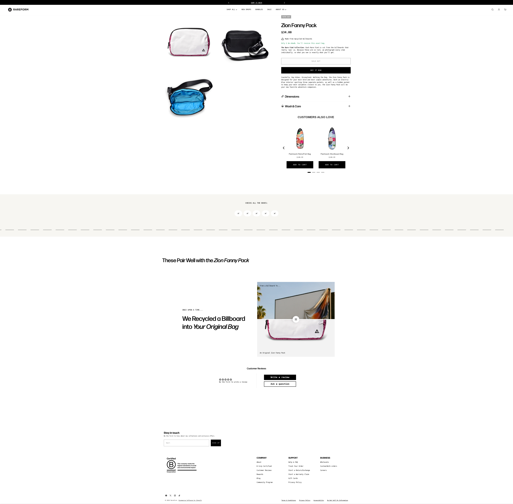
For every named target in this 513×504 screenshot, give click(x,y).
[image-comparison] (296, 319)
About (259, 462)
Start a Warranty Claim (298, 474)
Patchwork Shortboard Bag (332, 154)
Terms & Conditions (288, 500)
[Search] (492, 9)
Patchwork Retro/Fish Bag (300, 154)
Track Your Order (295, 466)
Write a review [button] (280, 377)
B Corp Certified (264, 466)
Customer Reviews (264, 470)
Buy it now (315, 70)
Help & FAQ (293, 462)
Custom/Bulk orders (328, 466)
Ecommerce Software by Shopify (190, 500)
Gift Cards (293, 478)
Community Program (265, 482)
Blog (258, 478)
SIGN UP (216, 443)
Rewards (260, 474)
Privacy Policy (295, 482)
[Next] (348, 148)
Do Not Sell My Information (337, 500)
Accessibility (319, 500)
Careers (323, 470)
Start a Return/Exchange (299, 470)
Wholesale (324, 462)
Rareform (174, 500)
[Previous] (284, 148)
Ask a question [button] (280, 384)
